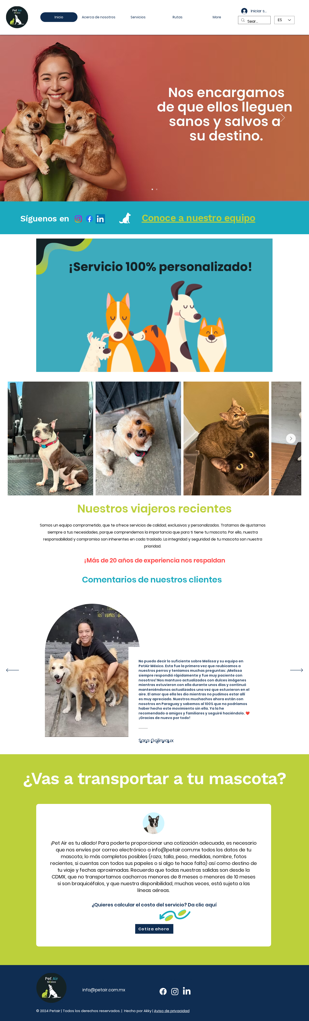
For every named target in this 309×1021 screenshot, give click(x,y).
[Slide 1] (156, 189)
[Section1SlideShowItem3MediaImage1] (151, 742)
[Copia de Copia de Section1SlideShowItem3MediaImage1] (163, 742)
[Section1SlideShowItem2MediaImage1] (146, 742)
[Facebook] (89, 218)
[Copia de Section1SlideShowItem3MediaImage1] (157, 742)
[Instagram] (78, 219)
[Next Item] (291, 438)
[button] (266, 366)
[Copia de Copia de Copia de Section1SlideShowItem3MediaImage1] (168, 742)
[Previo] (26, 118)
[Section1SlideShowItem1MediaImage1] (141, 742)
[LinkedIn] (100, 219)
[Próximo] (283, 118)
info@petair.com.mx (176, 849)
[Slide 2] (152, 189)
